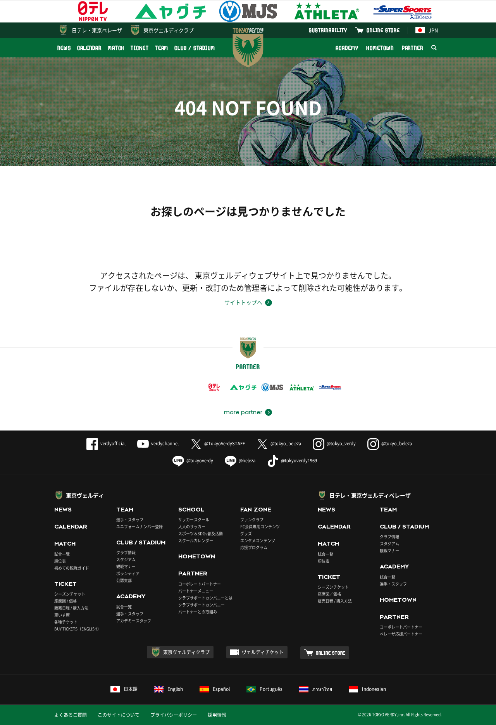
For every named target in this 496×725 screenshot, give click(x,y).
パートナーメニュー (195, 591)
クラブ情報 (126, 552)
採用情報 (217, 714)
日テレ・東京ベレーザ (97, 30)
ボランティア (128, 573)
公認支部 (124, 580)
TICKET (139, 48)
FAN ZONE (255, 509)
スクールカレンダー (195, 540)
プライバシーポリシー (173, 714)
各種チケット (66, 622)
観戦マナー (126, 566)
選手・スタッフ (129, 519)
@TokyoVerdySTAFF (224, 443)
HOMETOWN (379, 48)
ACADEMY (347, 48)
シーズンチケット (69, 594)
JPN (433, 30)
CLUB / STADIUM (194, 48)
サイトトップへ (243, 302)
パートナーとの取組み (197, 612)
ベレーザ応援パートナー (401, 634)
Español (221, 688)
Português (271, 688)
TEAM (162, 48)
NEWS (64, 48)
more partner (243, 412)
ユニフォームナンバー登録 (139, 526)
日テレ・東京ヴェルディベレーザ (370, 495)
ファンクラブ (252, 519)
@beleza (247, 460)
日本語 (131, 688)
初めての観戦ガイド (71, 568)
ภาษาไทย (322, 688)
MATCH (116, 48)
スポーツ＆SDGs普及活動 (200, 533)
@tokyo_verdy (341, 443)
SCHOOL (191, 509)
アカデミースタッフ (133, 620)
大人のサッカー (191, 526)
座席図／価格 (329, 594)
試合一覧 (62, 554)
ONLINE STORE (383, 30)
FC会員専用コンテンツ (260, 526)
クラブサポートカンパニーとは (205, 598)
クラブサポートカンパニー (201, 605)
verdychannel (165, 443)
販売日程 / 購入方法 (71, 608)
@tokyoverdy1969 (299, 460)
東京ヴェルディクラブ (168, 30)
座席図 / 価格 (65, 601)
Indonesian (374, 688)
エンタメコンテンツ (257, 540)
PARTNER (412, 48)
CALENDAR (89, 48)
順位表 (60, 561)
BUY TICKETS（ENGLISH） (77, 629)
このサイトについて (119, 714)
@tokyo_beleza (285, 443)
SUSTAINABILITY (328, 30)
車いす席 (62, 615)
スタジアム (126, 559)
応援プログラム (253, 547)
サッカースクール (193, 519)
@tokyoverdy (199, 460)
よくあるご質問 (70, 714)
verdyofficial (113, 443)
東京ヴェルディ (85, 495)
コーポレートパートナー (199, 584)
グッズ (246, 533)
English (175, 688)
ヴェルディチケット (263, 652)
